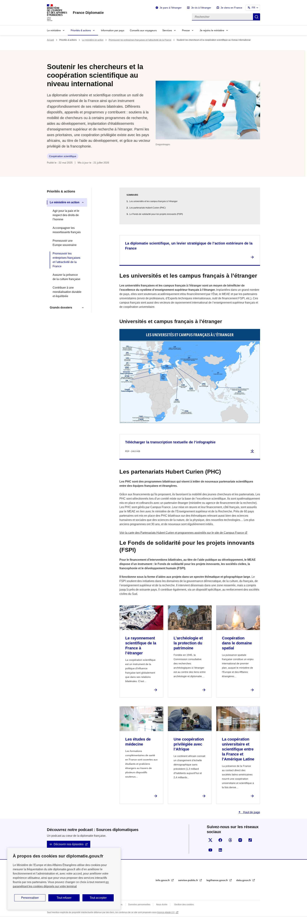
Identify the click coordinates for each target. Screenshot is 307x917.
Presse (186, 30)
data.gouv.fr (244, 880)
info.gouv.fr (163, 880)
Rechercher (256, 16)
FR (253, 7)
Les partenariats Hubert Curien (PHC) (147, 208)
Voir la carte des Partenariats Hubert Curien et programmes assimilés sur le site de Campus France (181, 532)
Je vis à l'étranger (201, 7)
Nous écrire (161, 904)
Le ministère (54, 30)
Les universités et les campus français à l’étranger (153, 201)
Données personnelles (139, 904)
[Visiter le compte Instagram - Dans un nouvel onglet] (240, 840)
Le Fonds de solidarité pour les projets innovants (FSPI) (156, 214)
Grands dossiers (61, 307)
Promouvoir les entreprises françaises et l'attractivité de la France (140, 40)
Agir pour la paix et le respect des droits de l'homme (66, 215)
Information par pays (112, 30)
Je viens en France (231, 7)
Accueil (50, 40)
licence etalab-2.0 (166, 912)
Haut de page (251, 812)
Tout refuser (64, 897)
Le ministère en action (92, 40)
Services (167, 30)
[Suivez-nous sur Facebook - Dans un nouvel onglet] (220, 840)
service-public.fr (188, 880)
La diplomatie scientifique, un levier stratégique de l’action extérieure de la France (188, 245)
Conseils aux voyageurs (143, 30)
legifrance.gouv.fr (217, 880)
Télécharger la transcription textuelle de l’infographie (170, 442)
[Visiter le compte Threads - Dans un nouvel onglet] (230, 840)
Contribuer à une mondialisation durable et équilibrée (67, 292)
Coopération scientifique (62, 156)
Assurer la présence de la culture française (66, 277)
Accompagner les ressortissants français (67, 230)
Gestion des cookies (184, 904)
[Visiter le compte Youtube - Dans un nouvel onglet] (210, 850)
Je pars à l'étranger (171, 7)
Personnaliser (30, 897)
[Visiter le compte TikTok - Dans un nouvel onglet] (250, 840)
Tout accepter (98, 897)
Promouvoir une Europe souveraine (65, 242)
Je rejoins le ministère (212, 30)
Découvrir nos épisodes (69, 844)
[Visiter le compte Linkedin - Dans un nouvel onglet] (220, 850)
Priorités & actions (81, 30)
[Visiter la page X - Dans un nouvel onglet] (210, 840)
